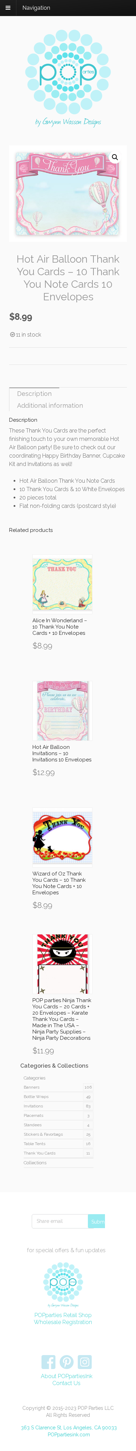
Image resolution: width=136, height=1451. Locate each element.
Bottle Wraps (36, 1096)
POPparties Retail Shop (63, 1315)
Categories (34, 1078)
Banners (31, 1087)
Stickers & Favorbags (43, 1134)
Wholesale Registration (63, 1322)
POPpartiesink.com (69, 1434)
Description (34, 393)
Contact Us (66, 1383)
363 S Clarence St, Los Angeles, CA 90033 (69, 1427)
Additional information (50, 405)
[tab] (34, 393)
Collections (35, 1162)
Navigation (36, 8)
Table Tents (34, 1143)
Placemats (33, 1115)
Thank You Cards (39, 1153)
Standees (32, 1124)
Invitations (33, 1106)
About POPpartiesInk (66, 1376)
